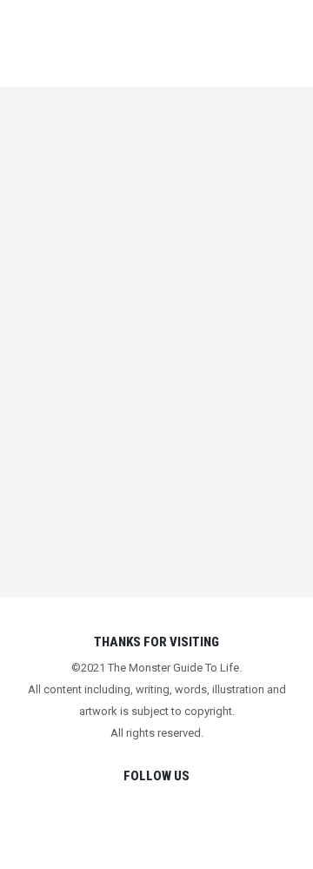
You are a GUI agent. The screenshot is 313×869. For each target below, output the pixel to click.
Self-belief (167, 536)
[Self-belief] (167, 361)
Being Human (141, 562)
